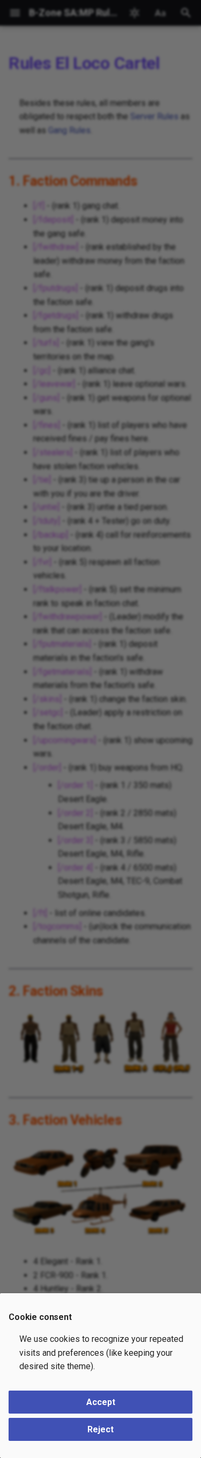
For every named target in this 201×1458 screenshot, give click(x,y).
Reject (100, 1429)
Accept (100, 1402)
